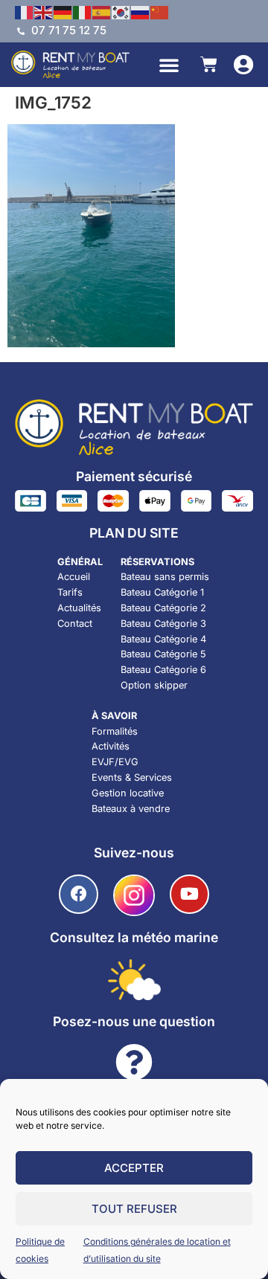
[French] (24, 11)
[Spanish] (102, 11)
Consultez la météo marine (134, 937)
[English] (44, 11)
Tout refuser (134, 1209)
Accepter (134, 1168)
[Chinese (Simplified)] (160, 11)
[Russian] (140, 11)
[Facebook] (78, 894)
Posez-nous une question (134, 1021)
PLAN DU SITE (134, 533)
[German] (63, 11)
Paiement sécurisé (134, 476)
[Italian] (82, 11)
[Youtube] (189, 894)
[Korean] (121, 11)
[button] (169, 64)
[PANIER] (209, 64)
